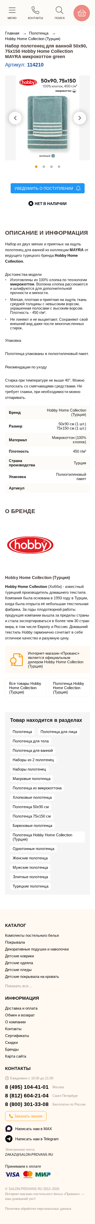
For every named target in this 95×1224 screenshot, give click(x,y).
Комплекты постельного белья (32, 935)
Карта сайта (15, 1056)
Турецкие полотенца (30, 886)
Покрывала (15, 942)
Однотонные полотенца (33, 848)
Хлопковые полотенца (32, 797)
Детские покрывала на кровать (32, 976)
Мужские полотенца (30, 867)
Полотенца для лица (59, 731)
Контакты (13, 1029)
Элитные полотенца (30, 877)
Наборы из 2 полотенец (33, 760)
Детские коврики (19, 956)
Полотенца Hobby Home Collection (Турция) (68, 687)
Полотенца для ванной (33, 750)
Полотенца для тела (31, 741)
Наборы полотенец (29, 769)
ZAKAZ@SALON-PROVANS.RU (29, 1155)
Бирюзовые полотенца (32, 825)
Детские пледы (18, 969)
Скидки (11, 1042)
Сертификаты (17, 1035)
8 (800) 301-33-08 (27, 1104)
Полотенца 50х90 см (31, 807)
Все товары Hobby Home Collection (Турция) (25, 687)
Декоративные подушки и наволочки (37, 949)
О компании (15, 1022)
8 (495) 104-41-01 (27, 1087)
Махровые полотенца (31, 778)
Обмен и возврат (20, 1015)
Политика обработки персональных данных (38, 1209)
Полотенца (39, 33)
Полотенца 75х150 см (32, 816)
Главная (12, 33)
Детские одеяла (19, 963)
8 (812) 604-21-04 (27, 1095)
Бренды (12, 1049)
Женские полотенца (30, 858)
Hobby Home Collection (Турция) (32, 39)
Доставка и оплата (21, 1008)
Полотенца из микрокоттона (37, 788)
